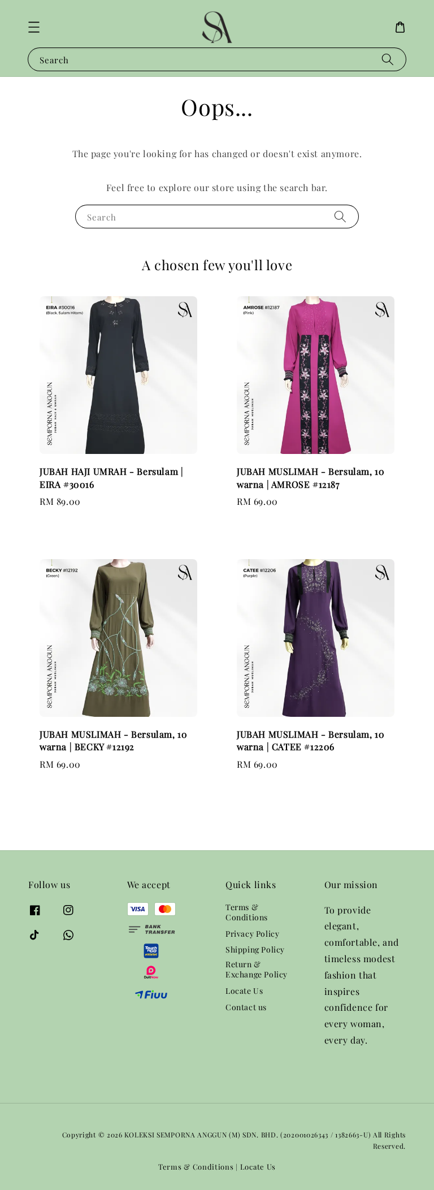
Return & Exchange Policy (256, 969)
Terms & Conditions (246, 912)
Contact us (246, 1007)
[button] (33, 27)
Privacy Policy (252, 933)
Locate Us (244, 990)
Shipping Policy (255, 949)
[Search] (388, 59)
